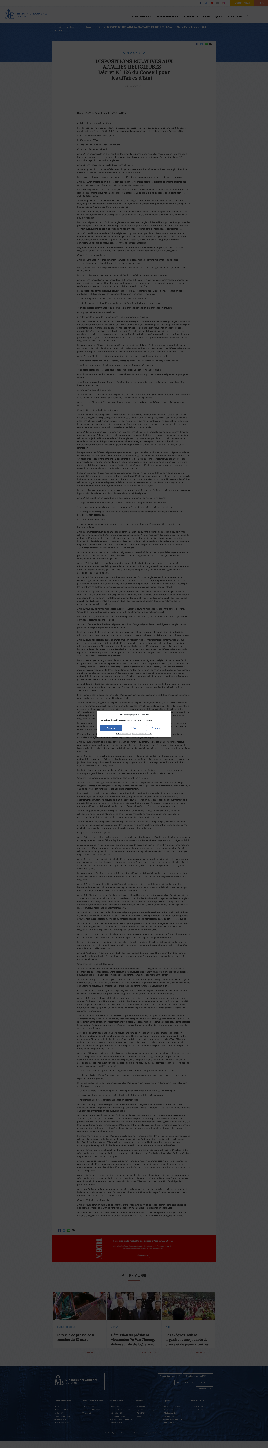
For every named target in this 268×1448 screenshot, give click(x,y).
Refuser (134, 728)
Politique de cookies (123, 734)
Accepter (111, 728)
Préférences (157, 728)
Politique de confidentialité (142, 734)
